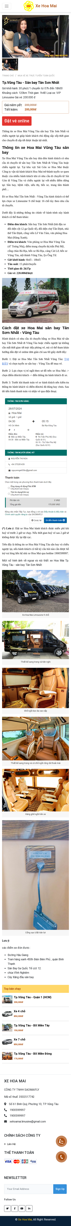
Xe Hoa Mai (25, 1219)
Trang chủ (8, 75)
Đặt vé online (16, 120)
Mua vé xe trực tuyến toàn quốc (36, 75)
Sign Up (59, 1189)
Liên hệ (11, 1144)
